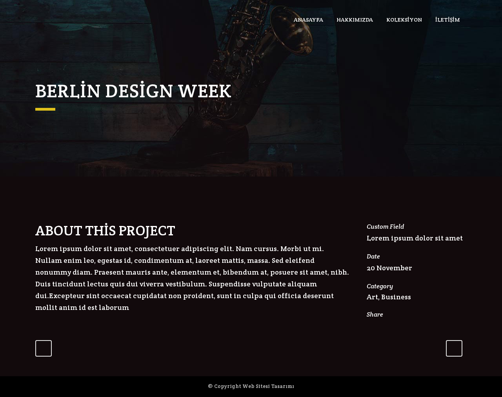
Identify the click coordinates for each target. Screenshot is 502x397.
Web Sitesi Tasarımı (268, 386)
